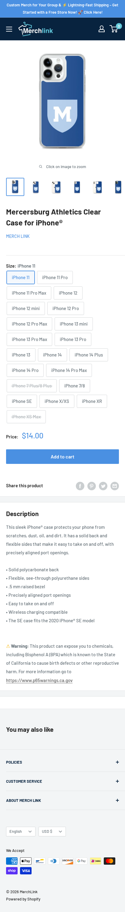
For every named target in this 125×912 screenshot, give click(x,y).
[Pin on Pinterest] (91, 485)
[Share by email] (114, 485)
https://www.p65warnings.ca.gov (39, 680)
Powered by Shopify (23, 899)
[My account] (102, 28)
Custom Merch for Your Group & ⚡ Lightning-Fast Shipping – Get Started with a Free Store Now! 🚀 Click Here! (62, 8)
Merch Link (18, 236)
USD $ (47, 831)
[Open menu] (9, 29)
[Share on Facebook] (80, 485)
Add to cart (62, 456)
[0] (114, 28)
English (15, 831)
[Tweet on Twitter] (103, 485)
